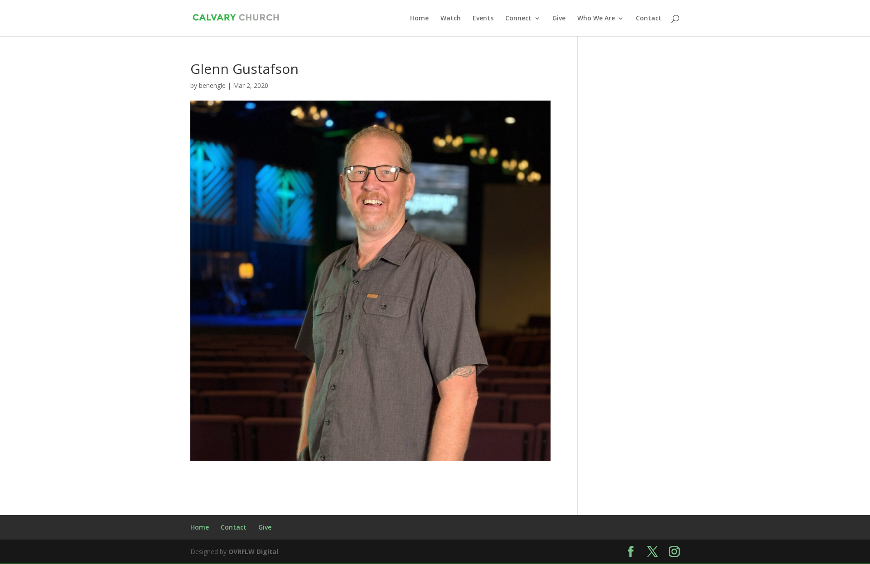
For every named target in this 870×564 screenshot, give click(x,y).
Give (559, 18)
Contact (649, 18)
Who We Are (596, 18)
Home (419, 18)
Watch (450, 18)
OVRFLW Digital (253, 551)
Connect (518, 18)
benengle (212, 85)
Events (483, 18)
